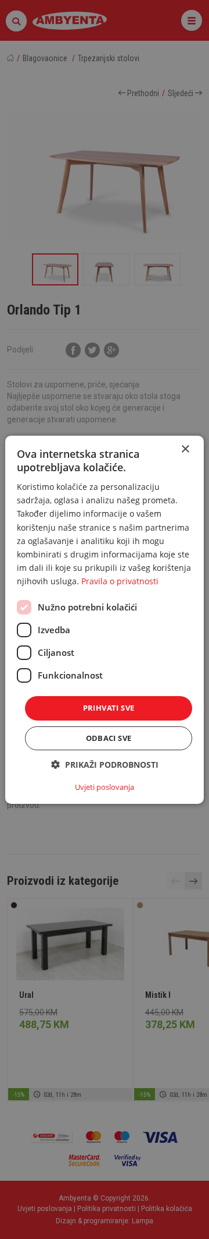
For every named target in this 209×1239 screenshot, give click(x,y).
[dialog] (104, 619)
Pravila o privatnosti (119, 581)
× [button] (185, 448)
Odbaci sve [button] (109, 738)
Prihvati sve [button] (109, 708)
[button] (104, 764)
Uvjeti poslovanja (104, 787)
